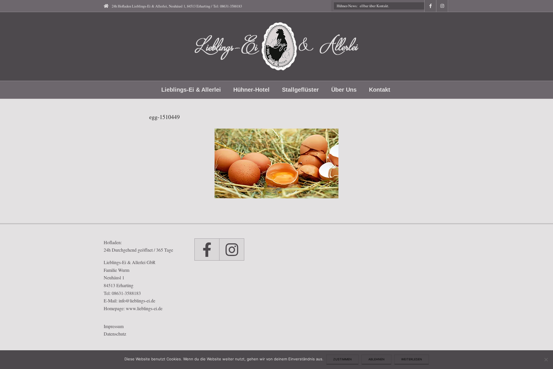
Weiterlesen (411, 359)
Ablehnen (376, 359)
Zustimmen (342, 359)
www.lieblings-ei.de (144, 308)
